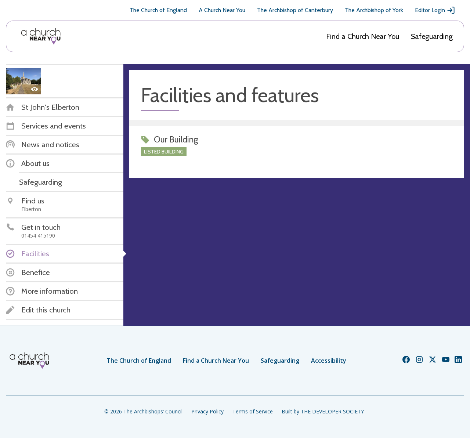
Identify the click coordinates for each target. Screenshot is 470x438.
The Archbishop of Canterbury (295, 10)
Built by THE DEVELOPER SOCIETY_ (324, 411)
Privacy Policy (207, 411)
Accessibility (328, 360)
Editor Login (430, 10)
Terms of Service (252, 411)
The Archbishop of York (374, 10)
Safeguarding (432, 36)
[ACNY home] (40, 36)
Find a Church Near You (362, 36)
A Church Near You (222, 10)
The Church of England (158, 10)
